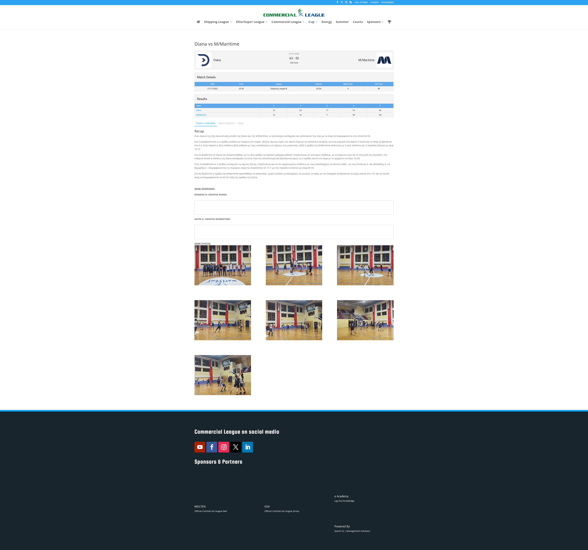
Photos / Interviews (205, 123)
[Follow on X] (235, 447)
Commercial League (286, 22)
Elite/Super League (250, 22)
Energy (327, 22)
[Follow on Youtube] (199, 447)
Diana (198, 110)
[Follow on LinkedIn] (247, 447)
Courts (358, 22)
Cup (312, 22)
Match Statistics (227, 123)
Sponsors (374, 22)
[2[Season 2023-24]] (222, 375)
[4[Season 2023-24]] (294, 320)
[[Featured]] (222, 265)
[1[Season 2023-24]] (294, 265)
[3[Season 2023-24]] (365, 320)
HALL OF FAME (361, 3)
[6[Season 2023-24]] (365, 265)
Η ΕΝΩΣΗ (374, 3)
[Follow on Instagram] (223, 447)
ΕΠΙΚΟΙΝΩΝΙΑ (387, 3)
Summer (342, 22)
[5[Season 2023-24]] (222, 320)
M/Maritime (201, 115)
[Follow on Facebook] (211, 447)
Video (240, 123)
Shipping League (216, 22)
